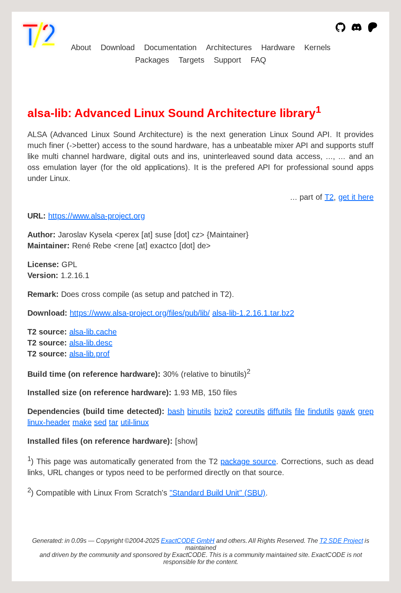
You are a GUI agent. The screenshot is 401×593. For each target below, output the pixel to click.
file (300, 411)
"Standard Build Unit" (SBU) (218, 492)
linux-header (48, 422)
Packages (152, 60)
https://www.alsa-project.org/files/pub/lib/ (140, 313)
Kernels (317, 47)
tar (113, 422)
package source (248, 461)
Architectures (229, 47)
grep (366, 411)
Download (118, 47)
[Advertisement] (350, 261)
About (81, 47)
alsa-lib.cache (93, 331)
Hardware (278, 47)
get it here (356, 197)
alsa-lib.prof (89, 353)
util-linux (135, 422)
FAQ (258, 60)
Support (227, 60)
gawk (346, 411)
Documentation (170, 47)
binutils (199, 411)
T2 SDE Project (341, 540)
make (82, 422)
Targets (191, 60)
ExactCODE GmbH (188, 540)
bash (176, 411)
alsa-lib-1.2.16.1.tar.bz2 (253, 313)
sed (100, 422)
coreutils (250, 411)
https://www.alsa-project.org (96, 216)
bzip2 (223, 411)
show (186, 441)
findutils (321, 411)
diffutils (279, 411)
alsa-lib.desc (90, 342)
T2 (329, 197)
